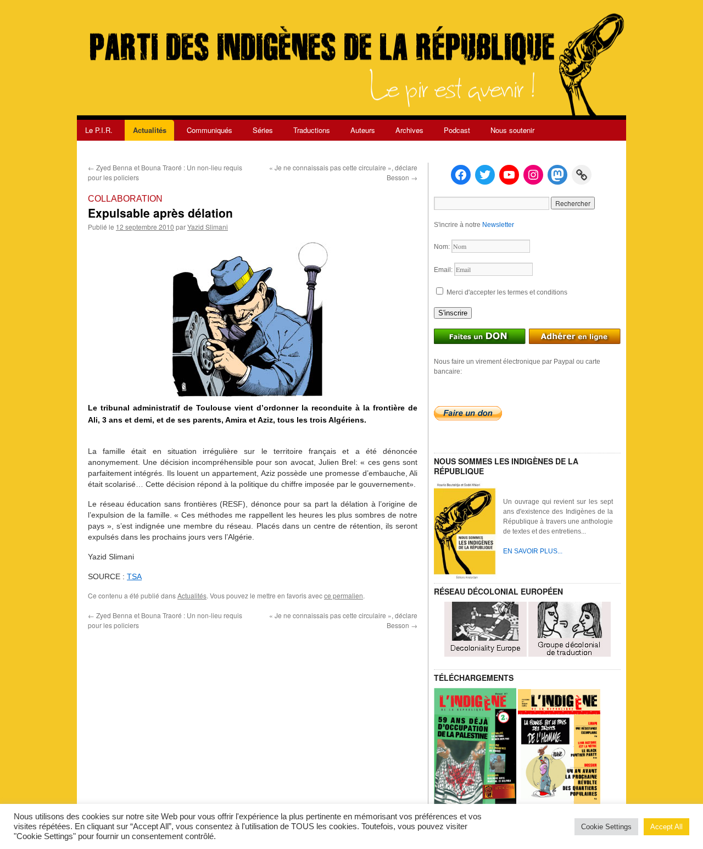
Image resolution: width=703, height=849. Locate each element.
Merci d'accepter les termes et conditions (506, 292)
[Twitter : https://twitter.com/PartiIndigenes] (485, 175)
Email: (444, 270)
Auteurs (362, 130)
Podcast (457, 130)
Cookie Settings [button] (606, 827)
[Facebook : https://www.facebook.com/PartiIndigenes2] (461, 175)
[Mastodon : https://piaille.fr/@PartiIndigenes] (557, 175)
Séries (263, 130)
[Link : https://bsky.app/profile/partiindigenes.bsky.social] (582, 175)
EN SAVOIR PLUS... (532, 551)
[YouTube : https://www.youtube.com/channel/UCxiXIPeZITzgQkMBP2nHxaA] (509, 175)
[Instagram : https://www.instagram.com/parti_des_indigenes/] (533, 175)
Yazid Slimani (207, 226)
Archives (409, 130)
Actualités (149, 130)
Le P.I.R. (99, 130)
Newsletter (498, 225)
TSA (134, 576)
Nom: (442, 247)
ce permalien (343, 595)
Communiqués (209, 130)
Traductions (311, 130)
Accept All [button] (666, 827)
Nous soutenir (512, 130)
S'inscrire (452, 313)
